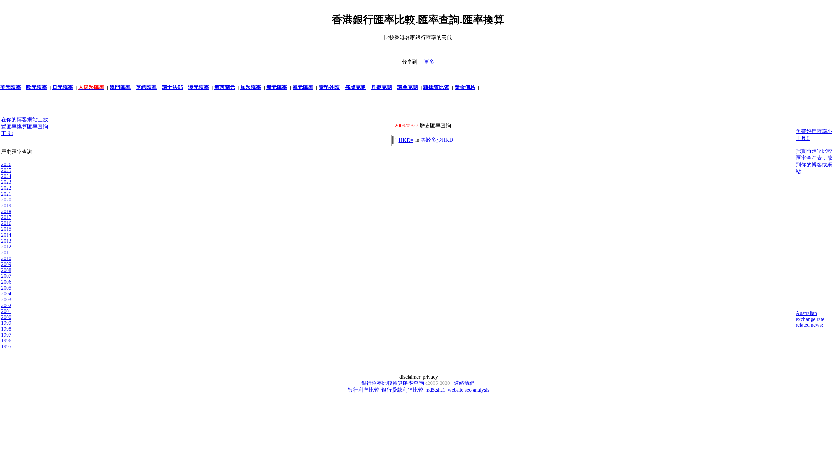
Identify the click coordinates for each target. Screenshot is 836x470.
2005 (6, 287)
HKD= (406, 140)
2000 (6, 317)
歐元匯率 (36, 87)
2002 (6, 305)
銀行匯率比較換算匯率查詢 (392, 383)
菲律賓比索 (436, 87)
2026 (6, 164)
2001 (6, 311)
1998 (6, 329)
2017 (6, 217)
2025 (6, 170)
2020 (6, 199)
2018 (6, 211)
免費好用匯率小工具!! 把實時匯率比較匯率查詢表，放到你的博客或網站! (814, 151)
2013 (6, 240)
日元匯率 (62, 87)
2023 (6, 182)
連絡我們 (464, 383)
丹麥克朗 (381, 87)
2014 (6, 235)
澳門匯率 (120, 87)
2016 (6, 223)
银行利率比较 (363, 390)
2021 (6, 193)
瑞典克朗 (407, 87)
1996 (6, 340)
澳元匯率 (198, 87)
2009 (6, 264)
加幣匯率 (250, 87)
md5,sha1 (435, 390)
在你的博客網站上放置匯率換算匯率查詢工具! (24, 126)
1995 (6, 346)
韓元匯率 (303, 87)
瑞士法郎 (172, 87)
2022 (6, 188)
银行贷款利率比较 (402, 390)
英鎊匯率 (146, 87)
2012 (6, 246)
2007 (6, 276)
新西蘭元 (224, 87)
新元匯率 (276, 87)
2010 (6, 258)
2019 (6, 205)
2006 (6, 282)
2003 (6, 299)
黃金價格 (465, 87)
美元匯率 (10, 87)
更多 (429, 62)
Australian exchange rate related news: (810, 319)
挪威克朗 (355, 87)
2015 (6, 229)
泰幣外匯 (329, 87)
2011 (6, 252)
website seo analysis (468, 390)
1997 (6, 334)
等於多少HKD (437, 140)
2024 (6, 176)
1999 (6, 323)
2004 (6, 293)
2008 (6, 270)
